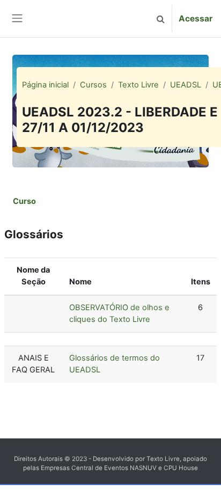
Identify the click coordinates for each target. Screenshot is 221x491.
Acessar (195, 18)
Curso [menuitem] (24, 201)
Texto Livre (138, 85)
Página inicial (45, 85)
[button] (160, 18)
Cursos (93, 85)
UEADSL (185, 85)
